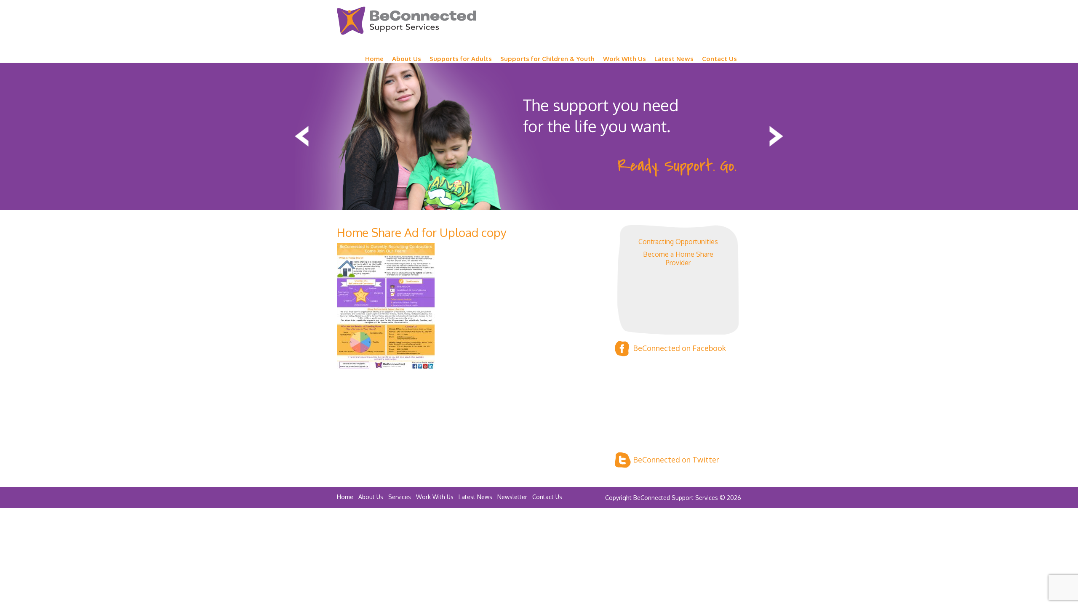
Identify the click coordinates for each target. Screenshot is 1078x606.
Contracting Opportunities (678, 241)
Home (374, 59)
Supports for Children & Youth (547, 59)
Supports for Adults (461, 59)
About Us (406, 59)
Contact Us (719, 59)
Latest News (674, 59)
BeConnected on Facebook (679, 348)
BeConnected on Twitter (676, 459)
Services (399, 496)
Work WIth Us (624, 59)
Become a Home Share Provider (678, 258)
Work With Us (435, 496)
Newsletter (512, 496)
